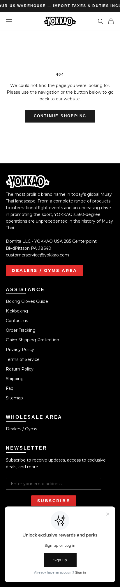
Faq (9, 388)
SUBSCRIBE (53, 500)
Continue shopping (60, 116)
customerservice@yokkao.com (37, 255)
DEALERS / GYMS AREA (44, 270)
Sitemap (14, 398)
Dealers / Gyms (21, 428)
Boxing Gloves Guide (27, 301)
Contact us (17, 320)
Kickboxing (17, 311)
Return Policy (19, 369)
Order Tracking (21, 330)
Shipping (15, 378)
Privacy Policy (20, 349)
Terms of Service (23, 359)
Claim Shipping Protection (32, 340)
